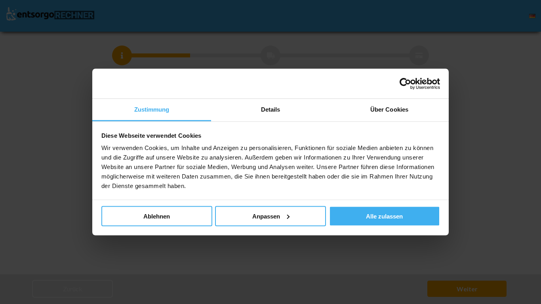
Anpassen (266, 216)
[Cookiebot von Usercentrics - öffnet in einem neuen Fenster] (405, 83)
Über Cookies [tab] (389, 109)
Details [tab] (270, 109)
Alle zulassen (384, 216)
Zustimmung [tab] (152, 109)
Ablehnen (156, 216)
